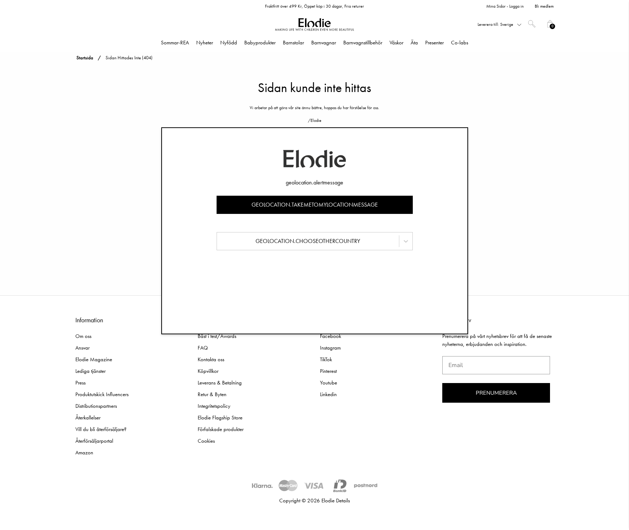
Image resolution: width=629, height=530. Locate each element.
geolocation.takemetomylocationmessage (315, 204)
